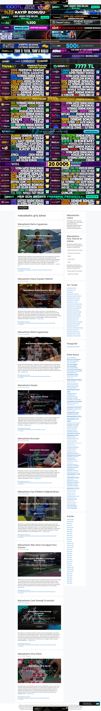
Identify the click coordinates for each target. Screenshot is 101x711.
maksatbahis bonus (72, 393)
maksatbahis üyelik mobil (70, 500)
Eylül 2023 (69, 565)
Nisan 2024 (69, 551)
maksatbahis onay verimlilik (71, 450)
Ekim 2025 (69, 523)
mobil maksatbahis (72, 505)
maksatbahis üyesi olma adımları (72, 502)
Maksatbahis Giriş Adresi (30, 654)
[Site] (25, 71)
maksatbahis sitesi (71, 459)
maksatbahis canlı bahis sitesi (74, 399)
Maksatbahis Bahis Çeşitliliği (73, 323)
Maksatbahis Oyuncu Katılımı (73, 335)
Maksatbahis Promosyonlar (24, 268)
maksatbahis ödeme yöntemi (71, 497)
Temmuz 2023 (70, 569)
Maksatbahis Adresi (71, 288)
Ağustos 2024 (70, 543)
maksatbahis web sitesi (72, 480)
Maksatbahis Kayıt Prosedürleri (74, 306)
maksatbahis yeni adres (72, 483)
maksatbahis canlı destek (37, 269)
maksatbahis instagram (73, 433)
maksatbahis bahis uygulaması (25, 269)
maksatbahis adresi (72, 374)
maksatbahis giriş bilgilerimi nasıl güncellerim (74, 422)
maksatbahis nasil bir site (71, 448)
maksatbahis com (70, 409)
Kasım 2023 (69, 561)
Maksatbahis (70, 292)
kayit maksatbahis (78, 371)
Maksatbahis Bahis (23, 429)
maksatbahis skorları (70, 462)
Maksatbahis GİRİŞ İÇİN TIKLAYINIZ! (50, 41)
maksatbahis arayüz (70, 377)
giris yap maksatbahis (72, 367)
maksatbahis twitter (73, 477)
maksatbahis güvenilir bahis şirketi (72, 428)
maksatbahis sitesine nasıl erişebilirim (72, 461)
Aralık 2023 (69, 559)
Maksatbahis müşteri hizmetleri (73, 447)
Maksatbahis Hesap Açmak (73, 331)
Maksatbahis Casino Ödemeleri (74, 311)
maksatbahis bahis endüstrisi (71, 381)
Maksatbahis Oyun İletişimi (73, 300)
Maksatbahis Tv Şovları (72, 302)
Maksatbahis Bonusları (28, 438)
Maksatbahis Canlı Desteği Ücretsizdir (36, 600)
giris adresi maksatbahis (71, 362)
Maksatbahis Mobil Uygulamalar (33, 332)
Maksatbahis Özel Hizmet (73, 317)
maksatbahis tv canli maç (72, 470)
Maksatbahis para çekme (44, 697)
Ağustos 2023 (70, 567)
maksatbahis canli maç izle (72, 396)
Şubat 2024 (69, 555)
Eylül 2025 (69, 525)
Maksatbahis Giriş (71, 290)
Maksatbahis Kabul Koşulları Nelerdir (35, 279)
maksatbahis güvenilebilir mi (72, 427)
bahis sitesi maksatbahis (74, 359)
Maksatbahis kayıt (73, 435)
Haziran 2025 (70, 527)
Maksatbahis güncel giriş (72, 425)
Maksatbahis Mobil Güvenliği (73, 313)
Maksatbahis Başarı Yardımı (73, 298)
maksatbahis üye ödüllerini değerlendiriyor (48, 535)
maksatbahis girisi (32, 591)
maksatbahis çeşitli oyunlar (71, 494)
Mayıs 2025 (69, 529)
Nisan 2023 (69, 575)
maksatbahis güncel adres (73, 424)
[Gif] (50, 98)
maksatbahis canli (71, 395)
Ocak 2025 (69, 533)
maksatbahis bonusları (23, 482)
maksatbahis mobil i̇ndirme (71, 444)
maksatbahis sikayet (71, 458)
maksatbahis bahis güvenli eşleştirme (72, 383)
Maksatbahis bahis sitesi (73, 390)
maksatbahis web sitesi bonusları (45, 482)
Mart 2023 (69, 577)
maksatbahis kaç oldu (71, 436)
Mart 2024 (69, 553)
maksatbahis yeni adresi (72, 485)
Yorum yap (21, 271)
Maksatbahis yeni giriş (73, 488)
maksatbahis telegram (72, 467)
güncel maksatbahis (71, 371)
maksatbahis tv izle (73, 474)
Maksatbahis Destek (27, 385)
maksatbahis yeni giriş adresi (71, 490)
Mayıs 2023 (69, 573)
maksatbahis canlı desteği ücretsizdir (26, 644)
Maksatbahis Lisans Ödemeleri (74, 307)
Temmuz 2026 (70, 519)
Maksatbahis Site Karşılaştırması (74, 304)
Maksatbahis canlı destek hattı (40, 644)
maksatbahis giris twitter (72, 414)
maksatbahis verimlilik (70, 479)
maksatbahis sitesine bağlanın (49, 323)
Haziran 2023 (70, 571)
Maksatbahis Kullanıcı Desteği (74, 296)
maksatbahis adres (72, 372)
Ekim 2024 (69, 539)
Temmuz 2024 (70, 545)
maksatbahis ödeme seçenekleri (73, 496)
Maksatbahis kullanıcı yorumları (73, 438)
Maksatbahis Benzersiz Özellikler (74, 321)
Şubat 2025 (69, 531)
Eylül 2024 (69, 541)
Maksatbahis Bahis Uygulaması (33, 224)
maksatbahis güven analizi (34, 535)
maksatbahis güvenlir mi (72, 431)
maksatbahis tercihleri (46, 376)
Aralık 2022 (69, 583)
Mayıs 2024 (69, 549)
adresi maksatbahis (71, 357)
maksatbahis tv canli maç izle (72, 472)
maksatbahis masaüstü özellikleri (72, 441)
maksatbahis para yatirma (73, 453)
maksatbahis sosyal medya (72, 464)
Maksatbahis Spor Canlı (72, 319)
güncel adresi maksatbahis (74, 369)
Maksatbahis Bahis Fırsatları (73, 333)
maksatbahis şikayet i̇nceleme (71, 503)
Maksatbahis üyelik (72, 499)
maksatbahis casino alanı (70, 404)
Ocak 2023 (69, 581)
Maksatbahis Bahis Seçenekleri (73, 386)
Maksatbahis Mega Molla (73, 329)
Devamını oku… (40, 318)
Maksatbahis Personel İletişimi (74, 315)
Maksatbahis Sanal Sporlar (73, 309)
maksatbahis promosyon (72, 456)
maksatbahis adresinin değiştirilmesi (72, 376)
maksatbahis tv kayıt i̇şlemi (71, 475)
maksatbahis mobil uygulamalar (35, 376)
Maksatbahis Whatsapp (73, 482)
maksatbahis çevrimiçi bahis (71, 493)
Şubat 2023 (69, 579)
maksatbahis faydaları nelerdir (71, 410)
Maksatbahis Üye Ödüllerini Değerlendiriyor (38, 491)
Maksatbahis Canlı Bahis (24, 697)
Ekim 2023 (69, 563)
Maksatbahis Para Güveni (73, 294)
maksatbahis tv (71, 469)
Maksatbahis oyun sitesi (71, 451)
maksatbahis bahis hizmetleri (72, 384)
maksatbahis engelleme (77, 409)
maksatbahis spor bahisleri (73, 465)
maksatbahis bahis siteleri (72, 387)
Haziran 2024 (70, 547)
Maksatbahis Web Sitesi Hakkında (75, 327)
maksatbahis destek (31, 429)
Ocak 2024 (69, 557)
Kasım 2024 (69, 537)
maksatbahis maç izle (71, 442)
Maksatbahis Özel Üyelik (72, 325)
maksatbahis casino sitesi (74, 407)
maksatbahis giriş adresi (47, 269)
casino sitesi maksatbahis (73, 361)
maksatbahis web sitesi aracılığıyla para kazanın (46, 591)
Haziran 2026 (70, 521)
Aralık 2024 (69, 535)
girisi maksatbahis (72, 364)
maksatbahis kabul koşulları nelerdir (36, 323)
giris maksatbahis (72, 366)
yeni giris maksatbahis (72, 508)
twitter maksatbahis (72, 506)
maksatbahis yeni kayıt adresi (71, 491)
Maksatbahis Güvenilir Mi (72, 430)
